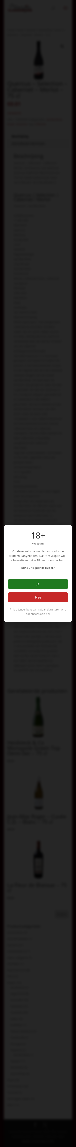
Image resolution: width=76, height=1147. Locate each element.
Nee (38, 597)
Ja (38, 584)
